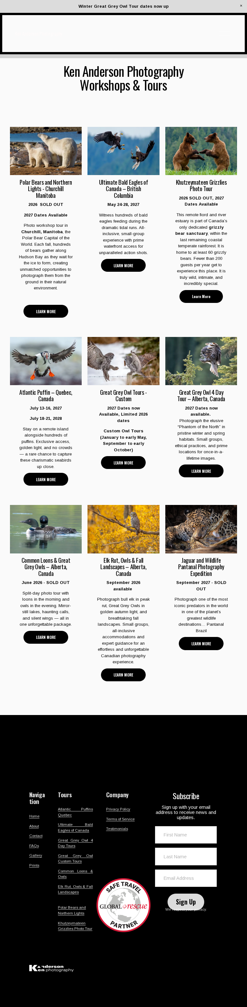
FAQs (34, 846)
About (34, 826)
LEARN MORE (46, 311)
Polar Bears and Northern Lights (72, 910)
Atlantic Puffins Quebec (75, 812)
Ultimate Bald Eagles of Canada (75, 827)
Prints (34, 865)
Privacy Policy (118, 809)
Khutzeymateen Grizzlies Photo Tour (75, 926)
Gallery (35, 855)
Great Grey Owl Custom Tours (75, 858)
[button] (241, 6)
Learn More (201, 296)
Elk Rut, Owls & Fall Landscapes (75, 889)
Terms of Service (120, 819)
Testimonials (117, 828)
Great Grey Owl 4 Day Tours (75, 843)
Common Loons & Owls (75, 874)
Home (34, 816)
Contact (35, 836)
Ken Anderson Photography (38, 33)
